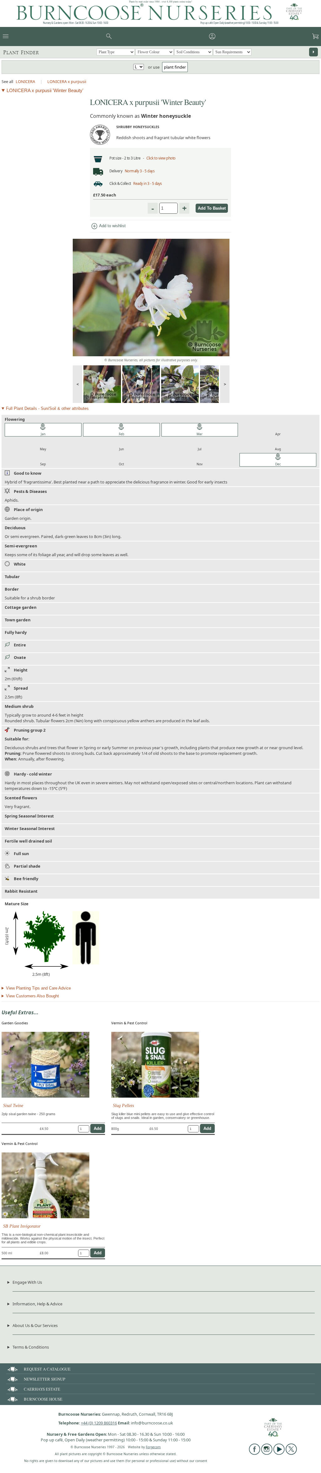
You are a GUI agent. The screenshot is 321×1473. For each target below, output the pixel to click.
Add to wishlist (108, 226)
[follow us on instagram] (266, 1453)
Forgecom (153, 1447)
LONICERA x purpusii (66, 81)
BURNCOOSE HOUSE (43, 1399)
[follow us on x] (291, 1453)
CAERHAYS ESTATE (42, 1389)
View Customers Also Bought (32, 996)
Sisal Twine (13, 1105)
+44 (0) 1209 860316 (99, 1423)
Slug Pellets (123, 1105)
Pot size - (116, 158)
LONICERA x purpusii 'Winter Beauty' (45, 90)
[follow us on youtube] (279, 1453)
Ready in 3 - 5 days (147, 183)
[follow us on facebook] (254, 1453)
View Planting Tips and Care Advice (38, 988)
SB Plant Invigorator (21, 1226)
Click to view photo (161, 158)
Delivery (115, 171)
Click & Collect (120, 183)
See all (7, 81)
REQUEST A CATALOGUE (47, 1369)
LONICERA (25, 81)
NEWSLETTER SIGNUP (44, 1379)
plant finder (175, 67)
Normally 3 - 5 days (140, 171)
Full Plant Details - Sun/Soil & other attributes (47, 408)
